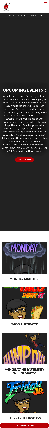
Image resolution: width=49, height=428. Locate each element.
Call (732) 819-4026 (24, 425)
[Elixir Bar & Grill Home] (6, 6)
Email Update (24, 160)
